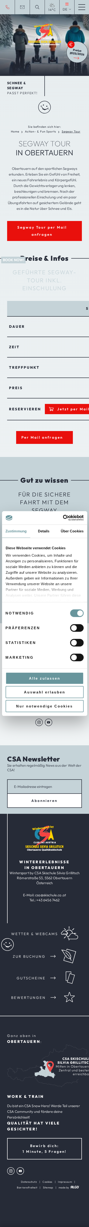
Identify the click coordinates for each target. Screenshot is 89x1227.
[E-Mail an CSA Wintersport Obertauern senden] (22, 7)
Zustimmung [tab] (16, 531)
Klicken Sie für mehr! (71, 130)
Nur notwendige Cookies (44, 706)
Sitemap (48, 1187)
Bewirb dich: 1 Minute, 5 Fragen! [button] (44, 1149)
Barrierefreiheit (27, 1187)
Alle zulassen (44, 678)
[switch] (77, 628)
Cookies (47, 1181)
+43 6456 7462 (48, 900)
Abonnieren (44, 800)
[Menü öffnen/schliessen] (81, 7)
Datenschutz (29, 1181)
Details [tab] (44, 531)
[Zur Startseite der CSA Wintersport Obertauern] (44, 849)
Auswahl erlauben (44, 692)
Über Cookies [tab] (72, 531)
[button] (44, 231)
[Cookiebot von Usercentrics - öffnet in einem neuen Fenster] (63, 518)
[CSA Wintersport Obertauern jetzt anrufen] (7, 7)
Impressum (65, 1181)
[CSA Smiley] (44, 109)
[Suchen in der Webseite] (37, 7)
